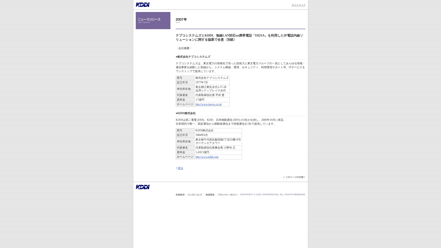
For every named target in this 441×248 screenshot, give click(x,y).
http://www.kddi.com (206, 156)
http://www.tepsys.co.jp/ (208, 104)
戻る (180, 168)
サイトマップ (298, 5)
